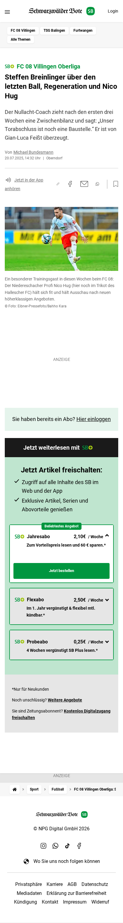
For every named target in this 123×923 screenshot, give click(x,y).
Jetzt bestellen (61, 570)
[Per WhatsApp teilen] (97, 184)
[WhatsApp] (55, 845)
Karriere (55, 884)
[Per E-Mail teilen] (84, 184)
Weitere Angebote (65, 700)
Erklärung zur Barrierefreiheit (76, 893)
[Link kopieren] (58, 184)
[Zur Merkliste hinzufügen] (114, 184)
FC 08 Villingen (23, 30)
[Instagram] (43, 845)
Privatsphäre (28, 884)
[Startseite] (15, 789)
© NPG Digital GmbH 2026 (61, 829)
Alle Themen (20, 39)
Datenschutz (95, 884)
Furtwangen (83, 30)
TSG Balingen (54, 30)
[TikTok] (67, 845)
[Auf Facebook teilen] (70, 184)
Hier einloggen (93, 419)
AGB (72, 884)
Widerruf (100, 902)
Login (113, 11)
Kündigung (25, 902)
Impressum (75, 902)
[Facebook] (79, 845)
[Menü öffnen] (7, 12)
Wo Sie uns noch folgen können (66, 861)
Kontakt (50, 902)
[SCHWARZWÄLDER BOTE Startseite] (61, 11)
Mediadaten (29, 893)
